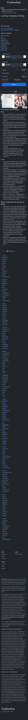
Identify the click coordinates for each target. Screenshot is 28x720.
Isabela (4, 372)
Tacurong (4, 500)
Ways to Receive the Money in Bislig (10, 30)
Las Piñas (4, 388)
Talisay (4, 509)
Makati (4, 403)
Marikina (4, 418)
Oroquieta (5, 438)
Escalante (4, 348)
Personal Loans (5, 42)
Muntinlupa (5, 428)
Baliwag (4, 273)
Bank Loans (4, 47)
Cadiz (3, 298)
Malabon (4, 404)
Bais (3, 269)
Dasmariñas (5, 337)
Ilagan (4, 362)
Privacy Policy (18, 554)
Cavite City (5, 324)
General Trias (5, 355)
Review (3, 568)
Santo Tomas (5, 484)
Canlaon (4, 315)
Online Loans (4, 40)
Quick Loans (4, 50)
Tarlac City (5, 520)
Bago (3, 265)
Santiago (4, 482)
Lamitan (4, 382)
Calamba (4, 305)
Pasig (3, 452)
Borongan (4, 289)
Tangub (4, 515)
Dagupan (4, 331)
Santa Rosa (5, 480)
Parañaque (5, 448)
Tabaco (4, 494)
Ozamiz (4, 440)
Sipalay (4, 487)
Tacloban (4, 498)
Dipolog (4, 342)
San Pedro (5, 478)
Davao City (5, 339)
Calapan (4, 307)
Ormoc (4, 436)
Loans (2, 37)
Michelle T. (11, 251)
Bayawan (4, 279)
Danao (4, 333)
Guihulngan (5, 359)
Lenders (4, 564)
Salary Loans (4, 48)
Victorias (4, 535)
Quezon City (5, 458)
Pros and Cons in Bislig (7, 28)
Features (4, 554)
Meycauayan (5, 425)
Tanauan (4, 511)
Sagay (3, 462)
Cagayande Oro (6, 300)
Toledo (4, 524)
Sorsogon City (6, 489)
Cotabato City (5, 329)
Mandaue (4, 412)
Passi (3, 454)
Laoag (3, 384)
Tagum (4, 508)
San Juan (4, 474)
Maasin (4, 399)
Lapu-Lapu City (6, 386)
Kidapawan (5, 377)
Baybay (4, 281)
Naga (3, 430)
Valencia (4, 531)
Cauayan (4, 322)
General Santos (6, 353)
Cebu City (4, 327)
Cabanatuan (5, 295)
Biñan (3, 285)
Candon (4, 313)
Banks (3, 566)
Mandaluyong (5, 410)
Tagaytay (4, 502)
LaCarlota (4, 381)
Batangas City (5, 276)
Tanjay (4, 518)
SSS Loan (3, 38)
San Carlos (5, 465)
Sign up (14, 84)
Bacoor (4, 263)
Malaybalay (5, 406)
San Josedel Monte (7, 472)
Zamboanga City (6, 539)
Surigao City (5, 491)
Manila (4, 414)
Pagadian (4, 442)
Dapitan (4, 335)
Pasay (3, 450)
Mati (3, 423)
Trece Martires (6, 526)
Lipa (3, 394)
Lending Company (5, 43)
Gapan (4, 351)
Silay (3, 486)
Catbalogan (5, 320)
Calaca (4, 303)
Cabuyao (4, 296)
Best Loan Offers (5, 35)
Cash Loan (3, 45)
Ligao (3, 392)
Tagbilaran (5, 504)
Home (2, 8)
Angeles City (5, 257)
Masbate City (5, 420)
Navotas (4, 432)
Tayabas (4, 522)
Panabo (4, 446)
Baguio (4, 267)
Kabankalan (5, 375)
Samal (3, 464)
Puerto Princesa (6, 456)
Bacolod (4, 261)
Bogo (3, 287)
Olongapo (4, 434)
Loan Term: (5, 62)
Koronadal (5, 379)
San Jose (4, 470)
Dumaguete (5, 344)
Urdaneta (4, 529)
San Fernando (5, 467)
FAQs (3, 556)
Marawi (4, 416)
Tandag (4, 513)
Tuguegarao (5, 528)
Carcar (4, 317)
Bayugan (4, 283)
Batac (3, 275)
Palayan (4, 443)
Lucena (4, 396)
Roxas (3, 460)
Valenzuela (5, 533)
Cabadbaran (5, 293)
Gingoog (4, 357)
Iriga (3, 370)
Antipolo (4, 259)
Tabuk (3, 496)
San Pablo (4, 476)
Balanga (4, 271)
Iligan (3, 364)
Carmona (4, 318)
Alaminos (4, 256)
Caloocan (4, 311)
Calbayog (4, 309)
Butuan (4, 291)
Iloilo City (4, 366)
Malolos (4, 408)
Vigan (3, 537)
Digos (3, 340)
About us (4, 558)
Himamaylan (5, 360)
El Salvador (5, 346)
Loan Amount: (5, 54)
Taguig (4, 506)
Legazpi (4, 390)
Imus (3, 368)
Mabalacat (5, 401)
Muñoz (4, 426)
